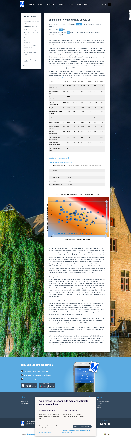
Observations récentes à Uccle (31, 22)
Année (50, 37)
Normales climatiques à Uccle (31, 34)
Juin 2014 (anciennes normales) (58, 158)
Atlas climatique (29, 38)
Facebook (99, 400)
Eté (59, 34)
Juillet (71, 32)
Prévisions (23, 400)
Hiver (50, 34)
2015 (64, 29)
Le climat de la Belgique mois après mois (31, 47)
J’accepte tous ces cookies (82, 426)
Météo (31, 4)
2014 (61, 29)
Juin (68, 32)
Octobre (86, 32)
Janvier (51, 32)
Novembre (91, 32)
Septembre (80, 32)
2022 (64, 24)
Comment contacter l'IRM (103, 401)
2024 (57, 24)
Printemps (54, 34)
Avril (62, 32)
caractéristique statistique (59, 78)
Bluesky (99, 407)
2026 (50, 24)
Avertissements (25, 403)
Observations (24, 401)
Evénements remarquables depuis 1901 (30, 52)
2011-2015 (79, 24)
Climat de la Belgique (29, 16)
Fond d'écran (130, 14)
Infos (71, 4)
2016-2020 (72, 24)
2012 (54, 29)
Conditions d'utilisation (34, 431)
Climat (40, 4)
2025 (54, 24)
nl (103, 4)
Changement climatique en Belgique (31, 60)
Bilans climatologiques (30, 26)
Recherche (50, 4)
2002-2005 (91, 24)
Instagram (99, 403)
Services (61, 4)
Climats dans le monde (29, 66)
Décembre (97, 32)
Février (55, 32)
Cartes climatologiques (31, 30)
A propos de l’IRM (82, 4)
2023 (61, 24)
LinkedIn (99, 405)
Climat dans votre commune (29, 41)
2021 (67, 24)
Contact (100, 397)
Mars (59, 32)
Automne (63, 34)
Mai (65, 32)
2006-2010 (85, 24)
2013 (57, 29)
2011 (50, 29)
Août (75, 32)
